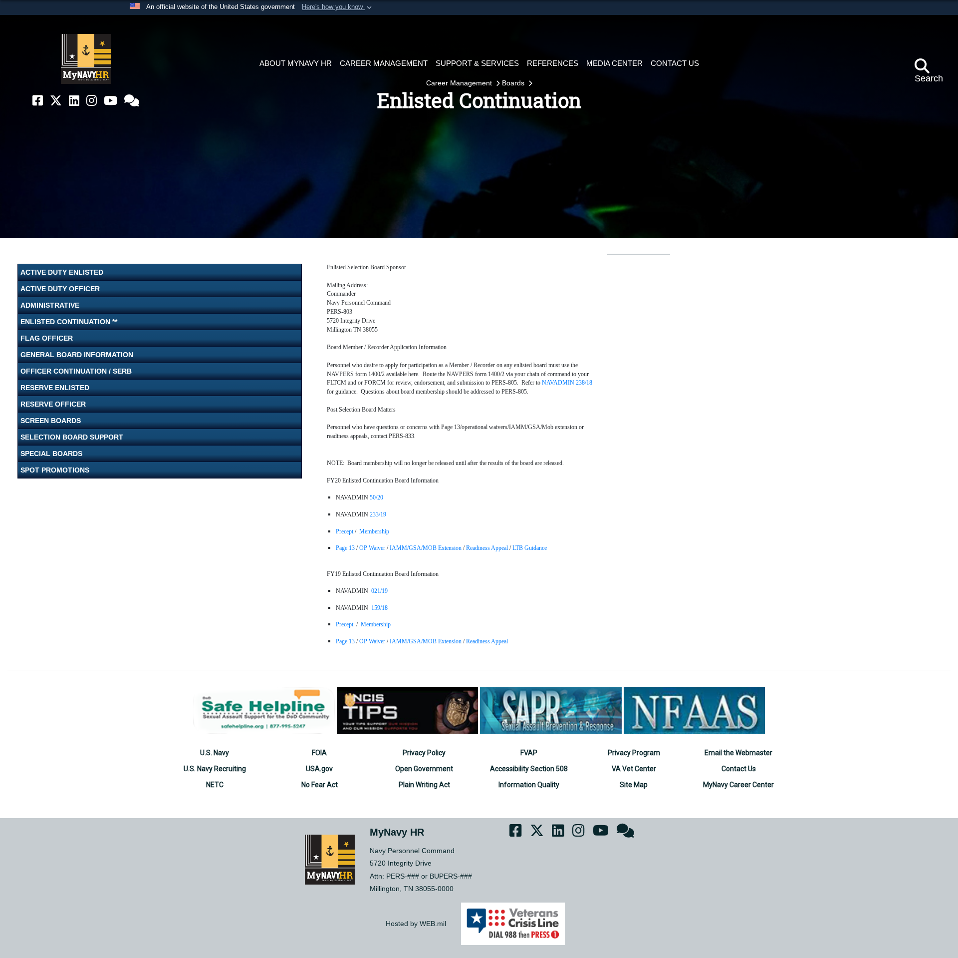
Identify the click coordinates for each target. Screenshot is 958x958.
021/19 (379, 590)
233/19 (378, 514)
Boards (514, 83)
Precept (344, 531)
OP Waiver (373, 547)
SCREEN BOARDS (50, 421)
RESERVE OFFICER (53, 404)
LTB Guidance (529, 547)
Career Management (460, 83)
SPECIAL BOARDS (51, 454)
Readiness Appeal (487, 547)
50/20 (376, 497)
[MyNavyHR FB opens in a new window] (37, 100)
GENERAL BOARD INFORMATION (76, 355)
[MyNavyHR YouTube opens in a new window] (110, 100)
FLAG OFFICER (46, 338)
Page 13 (346, 547)
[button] (338, 7)
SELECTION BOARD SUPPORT (71, 437)
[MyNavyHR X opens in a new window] (56, 100)
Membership (374, 531)
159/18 (379, 607)
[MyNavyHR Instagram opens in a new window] (91, 100)
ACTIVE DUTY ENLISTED (61, 272)
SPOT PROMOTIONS (54, 470)
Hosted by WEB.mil (416, 924)
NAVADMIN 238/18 (567, 382)
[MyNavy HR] (86, 59)
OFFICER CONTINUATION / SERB (76, 371)
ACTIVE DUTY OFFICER (60, 289)
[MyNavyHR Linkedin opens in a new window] (74, 100)
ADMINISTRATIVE (49, 305)
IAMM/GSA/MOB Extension (426, 547)
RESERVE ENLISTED (54, 388)
